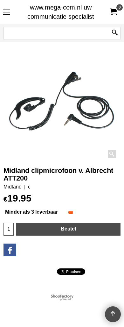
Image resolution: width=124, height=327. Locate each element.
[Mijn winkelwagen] (113, 12)
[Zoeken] (115, 33)
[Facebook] (9, 250)
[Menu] (6, 13)
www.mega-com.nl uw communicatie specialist (60, 12)
